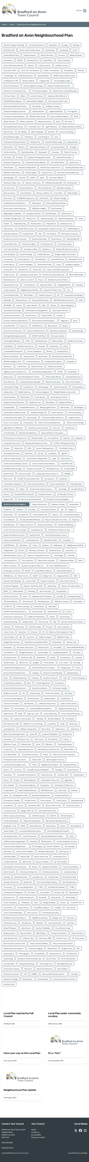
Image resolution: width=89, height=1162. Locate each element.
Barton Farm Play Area (13, 331)
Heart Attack (32, 305)
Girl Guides (36, 106)
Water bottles (9, 121)
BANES (34, 974)
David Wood (65, 657)
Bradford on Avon (11, 596)
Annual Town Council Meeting (64, 91)
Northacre (8, 366)
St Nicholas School (25, 76)
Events (69, 611)
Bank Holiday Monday (27, 790)
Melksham (58, 545)
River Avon (46, 729)
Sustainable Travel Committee (16, 867)
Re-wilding (22, 132)
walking (35, 673)
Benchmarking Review (41, 795)
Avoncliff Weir (9, 326)
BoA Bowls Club (69, 877)
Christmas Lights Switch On (53, 417)
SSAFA (32, 178)
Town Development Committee (30, 377)
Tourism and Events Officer (72, 622)
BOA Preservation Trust (50, 167)
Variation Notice (69, 765)
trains (35, 545)
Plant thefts (8, 147)
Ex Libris (19, 157)
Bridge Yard (47, 576)
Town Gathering (50, 714)
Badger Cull (57, 918)
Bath (80, 560)
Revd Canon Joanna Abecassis (16, 208)
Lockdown (52, 453)
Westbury (24, 545)
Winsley (81, 70)
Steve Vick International (13, 65)
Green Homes (77, 387)
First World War (10, 754)
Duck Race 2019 (10, 70)
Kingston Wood (65, 402)
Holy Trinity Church (67, 581)
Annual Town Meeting (12, 581)
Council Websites (73, 1153)
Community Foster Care (50, 780)
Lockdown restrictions (29, 275)
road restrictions (55, 923)
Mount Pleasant (10, 928)
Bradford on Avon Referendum (30, 499)
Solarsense (73, 162)
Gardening (63, 50)
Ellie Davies (65, 407)
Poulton (60, 315)
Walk (20, 714)
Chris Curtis (39, 739)
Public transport (45, 637)
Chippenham (9, 550)
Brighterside (67, 948)
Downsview (74, 504)
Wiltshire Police (63, 637)
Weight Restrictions (12, 642)
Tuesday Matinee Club (74, 167)
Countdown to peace (29, 754)
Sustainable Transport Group (50, 229)
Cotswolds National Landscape (31, 831)
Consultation (61, 591)
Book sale (28, 882)
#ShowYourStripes (53, 382)
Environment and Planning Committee (45, 321)
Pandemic (63, 479)
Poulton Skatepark (11, 821)
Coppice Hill (44, 81)
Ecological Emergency (53, 361)
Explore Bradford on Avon (14, 535)
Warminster (27, 979)
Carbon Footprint (60, 387)
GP (58, 295)
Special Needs (43, 76)
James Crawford (27, 280)
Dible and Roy (57, 341)
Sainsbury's (46, 249)
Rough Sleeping (49, 902)
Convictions (8, 259)
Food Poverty (30, 315)
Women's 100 (26, 657)
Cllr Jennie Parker (58, 162)
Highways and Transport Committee (16, 372)
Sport (6, 678)
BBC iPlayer (41, 933)
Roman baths (36, 224)
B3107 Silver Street (26, 229)
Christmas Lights (29, 244)
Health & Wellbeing (65, 525)
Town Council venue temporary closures (45, 463)
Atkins (23, 96)
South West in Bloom (43, 571)
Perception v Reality (12, 800)
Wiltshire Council (61, 601)
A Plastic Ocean (61, 65)
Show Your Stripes (72, 382)
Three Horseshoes (52, 693)
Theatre (55, 514)
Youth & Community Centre (38, 555)
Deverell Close (77, 933)
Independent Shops (27, 964)
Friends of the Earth (59, 933)
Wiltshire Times (10, 744)
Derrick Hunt (51, 959)
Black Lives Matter (11, 356)
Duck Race (8, 775)
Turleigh (72, 147)
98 (43, 632)
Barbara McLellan (39, 239)
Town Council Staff (57, 484)
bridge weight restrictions (65, 254)
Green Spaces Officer (59, 397)
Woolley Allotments (46, 851)
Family (52, 657)
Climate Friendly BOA (27, 167)
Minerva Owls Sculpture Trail (60, 632)
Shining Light (9, 178)
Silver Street (23, 576)
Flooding (58, 770)
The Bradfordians (64, 744)
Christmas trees (10, 923)
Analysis (74, 790)
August (71, 509)
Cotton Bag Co (44, 137)
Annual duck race (54, 611)
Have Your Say (45, 591)
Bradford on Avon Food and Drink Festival (16, 239)
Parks (78, 668)
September (52, 586)
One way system (57, 336)
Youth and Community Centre (15, 463)
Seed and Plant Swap (40, 300)
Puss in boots (46, 800)
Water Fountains (26, 121)
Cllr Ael (40, 453)
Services (61, 55)
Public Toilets (9, 489)
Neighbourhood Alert (49, 765)
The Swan (7, 157)
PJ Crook (31, 892)
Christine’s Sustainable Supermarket (70, 172)
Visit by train (71, 642)
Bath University (47, 55)
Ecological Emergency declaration (16, 336)
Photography (24, 953)
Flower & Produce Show (71, 586)
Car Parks (18, 770)
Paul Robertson (41, 341)
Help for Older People (12, 458)
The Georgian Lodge (62, 81)
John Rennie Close (11, 938)
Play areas (8, 198)
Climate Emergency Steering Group (16, 111)
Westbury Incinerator (58, 331)
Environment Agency (27, 785)
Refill (76, 116)
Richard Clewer (76, 55)
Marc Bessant (9, 382)
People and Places (62, 795)
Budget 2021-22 (27, 811)
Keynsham (8, 647)
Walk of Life (8, 714)
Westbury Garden (64, 188)
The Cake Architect (11, 249)
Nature (65, 326)
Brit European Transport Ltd (15, 438)
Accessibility (36, 1135)
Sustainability (9, 407)
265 (20, 637)
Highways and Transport (42, 596)
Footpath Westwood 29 (24, 494)
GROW (53, 816)
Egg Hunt (68, 780)
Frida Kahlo (56, 642)
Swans (63, 826)
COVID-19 (8, 606)
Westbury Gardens (36, 550)
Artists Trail (59, 892)
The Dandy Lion (46, 244)
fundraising (8, 959)
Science (31, 65)
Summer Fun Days (48, 581)
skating (7, 877)
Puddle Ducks (28, 234)
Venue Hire (18, 448)
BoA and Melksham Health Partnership (60, 831)
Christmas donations (50, 872)
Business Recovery (11, 285)
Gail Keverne (66, 213)
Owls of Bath (9, 637)
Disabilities (68, 70)
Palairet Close (28, 938)
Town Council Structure (70, 714)
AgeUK (64, 453)
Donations (8, 739)
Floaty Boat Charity (12, 969)
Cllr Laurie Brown (45, 188)
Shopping (70, 361)
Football (35, 678)
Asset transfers (63, 627)
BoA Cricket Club (41, 856)
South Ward (48, 60)
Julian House (60, 729)
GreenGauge (43, 387)
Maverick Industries (45, 969)
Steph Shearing (20, 224)
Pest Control (32, 913)
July (61, 509)
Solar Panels (8, 167)
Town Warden (9, 520)
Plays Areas (71, 907)
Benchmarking (77, 800)
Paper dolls (36, 760)
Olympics (55, 152)
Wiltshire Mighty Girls (12, 361)
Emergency (44, 785)
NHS (29, 448)
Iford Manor (52, 234)
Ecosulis (41, 346)
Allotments (36, 203)
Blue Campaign (37, 132)
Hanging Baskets (64, 285)
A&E (43, 305)
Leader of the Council (22, 719)
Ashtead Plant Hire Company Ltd (45, 668)
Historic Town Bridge (75, 423)
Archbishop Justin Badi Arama (16, 203)
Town (6, 795)
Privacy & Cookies (38, 1137)
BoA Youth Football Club (62, 356)
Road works (56, 897)
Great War (58, 193)
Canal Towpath (10, 290)
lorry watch (63, 662)
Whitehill (7, 300)
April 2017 (53, 606)
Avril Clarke (8, 907)
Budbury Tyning (58, 504)
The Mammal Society (50, 913)
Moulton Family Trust (12, 183)
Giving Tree (67, 734)
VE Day (53, 305)
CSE (25, 974)
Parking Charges (74, 596)
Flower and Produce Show (29, 50)
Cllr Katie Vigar (10, 856)
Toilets (22, 489)
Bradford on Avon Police (58, 280)
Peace (40, 280)
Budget (36, 662)
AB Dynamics (46, 841)
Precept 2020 (69, 469)
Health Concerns (45, 295)
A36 (54, 622)
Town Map (62, 489)
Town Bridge (43, 652)
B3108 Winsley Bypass (13, 101)
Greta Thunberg (10, 902)
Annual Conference (11, 882)
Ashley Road (9, 392)
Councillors (66, 540)
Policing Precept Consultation (16, 760)
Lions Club (62, 790)
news (25, 596)
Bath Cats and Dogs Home (14, 734)
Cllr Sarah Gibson (26, 188)
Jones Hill (33, 734)
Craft (75, 50)
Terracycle (8, 887)
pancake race (38, 877)
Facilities (57, 907)
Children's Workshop (36, 617)
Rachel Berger (77, 331)
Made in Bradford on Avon (66, 249)
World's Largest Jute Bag (14, 45)
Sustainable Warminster (13, 127)
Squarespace (9, 953)
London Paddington (50, 734)
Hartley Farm (9, 984)
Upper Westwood (39, 504)
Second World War (11, 295)
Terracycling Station (25, 887)
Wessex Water (28, 81)
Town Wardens (76, 484)
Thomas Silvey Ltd (73, 377)
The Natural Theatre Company (60, 530)
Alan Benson (74, 892)
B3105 (19, 60)
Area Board (8, 805)
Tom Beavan (26, 923)
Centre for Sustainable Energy (50, 423)
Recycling (7, 851)
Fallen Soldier (72, 193)
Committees (66, 698)
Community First (59, 856)
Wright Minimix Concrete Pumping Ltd (67, 392)
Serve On (24, 326)
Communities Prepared (13, 351)
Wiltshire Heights (39, 208)
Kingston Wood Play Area (14, 402)
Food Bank (70, 719)
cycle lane (70, 923)
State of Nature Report (59, 116)
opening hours (9, 729)
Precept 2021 (9, 964)
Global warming (47, 218)
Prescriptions (53, 438)
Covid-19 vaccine (29, 836)
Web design (70, 897)
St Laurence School (36, 45)
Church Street (23, 907)
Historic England (42, 392)
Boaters (66, 438)
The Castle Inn (27, 560)
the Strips (69, 693)
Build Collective (24, 392)
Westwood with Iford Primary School (16, 106)
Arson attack (29, 356)
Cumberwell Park (10, 862)
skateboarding (70, 872)
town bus (30, 637)
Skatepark (42, 152)
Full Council (19, 627)
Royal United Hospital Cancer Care (16, 673)
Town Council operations (63, 943)
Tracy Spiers (45, 892)
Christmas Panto (73, 805)
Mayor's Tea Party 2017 (33, 586)
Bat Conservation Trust (58, 101)
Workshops (51, 826)
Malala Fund (26, 744)
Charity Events (33, 698)
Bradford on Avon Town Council (34, 566)
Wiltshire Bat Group (37, 116)
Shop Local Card (26, 525)
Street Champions (34, 351)
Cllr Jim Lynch (9, 188)
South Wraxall (66, 463)
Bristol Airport (24, 259)
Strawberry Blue (30, 249)
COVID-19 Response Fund (64, 443)
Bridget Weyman (26, 652)
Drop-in (34, 632)
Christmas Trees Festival (38, 428)
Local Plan (52, 724)
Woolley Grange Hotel (13, 218)
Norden (51, 132)
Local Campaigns (26, 264)
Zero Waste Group (62, 928)
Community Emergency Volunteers (16, 765)
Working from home (12, 453)
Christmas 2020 (45, 938)
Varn (56, 137)
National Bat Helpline (35, 101)
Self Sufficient (66, 816)
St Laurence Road (58, 147)
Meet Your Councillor (46, 560)
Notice (6, 770)
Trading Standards (60, 652)
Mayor (6, 719)
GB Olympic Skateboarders (57, 821)
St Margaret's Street (12, 571)
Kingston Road (63, 576)
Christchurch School (38, 147)
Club (65, 678)
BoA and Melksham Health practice (54, 836)
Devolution (8, 60)
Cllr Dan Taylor (10, 96)
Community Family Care (63, 785)
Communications (33, 361)
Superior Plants (46, 285)
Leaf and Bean (9, 254)
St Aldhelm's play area (25, 198)
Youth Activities (10, 152)
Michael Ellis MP (73, 239)
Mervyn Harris (9, 193)
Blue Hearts (52, 326)
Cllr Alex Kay (29, 703)
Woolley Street (53, 469)
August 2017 (9, 499)
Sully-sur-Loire (33, 714)
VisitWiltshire (9, 545)
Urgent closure (75, 417)
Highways (65, 321)
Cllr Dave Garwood (11, 703)
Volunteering (35, 693)
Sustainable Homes (27, 407)
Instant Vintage (26, 254)
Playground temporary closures (38, 443)
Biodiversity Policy (75, 341)
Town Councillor (63, 60)
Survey (20, 805)
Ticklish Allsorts (73, 229)
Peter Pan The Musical (30, 70)
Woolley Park (32, 60)
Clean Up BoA (42, 979)
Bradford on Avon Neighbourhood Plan (16, 504)
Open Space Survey (60, 310)
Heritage (76, 662)
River (75, 321)
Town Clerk (37, 269)
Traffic (60, 372)
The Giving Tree (46, 964)
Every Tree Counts (11, 423)
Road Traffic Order (53, 805)
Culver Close (9, 632)
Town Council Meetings (13, 913)
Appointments (73, 673)
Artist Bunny (20, 708)
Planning (31, 591)
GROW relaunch (38, 816)
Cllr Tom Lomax (78, 938)
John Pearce (26, 928)
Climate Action (38, 111)
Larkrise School (36, 96)
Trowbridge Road (43, 683)
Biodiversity (35, 142)
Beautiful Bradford (64, 571)
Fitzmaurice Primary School (15, 142)
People (16, 780)
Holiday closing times (28, 729)
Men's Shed (25, 397)
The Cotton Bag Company (46, 882)
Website (39, 923)
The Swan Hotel (10, 657)
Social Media (39, 953)
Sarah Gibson (9, 264)
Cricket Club (53, 877)
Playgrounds (66, 668)
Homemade (50, 50)
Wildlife (68, 474)
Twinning (39, 719)
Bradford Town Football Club (29, 959)
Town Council (27, 601)
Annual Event (37, 611)
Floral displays (29, 285)
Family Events (30, 800)
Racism (49, 351)
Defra (65, 346)
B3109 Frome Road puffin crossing (16, 611)
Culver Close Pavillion (24, 851)
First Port (70, 918)
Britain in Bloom (54, 719)
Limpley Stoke (28, 622)
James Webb (9, 831)
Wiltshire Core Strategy (33, 724)
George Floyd (62, 351)
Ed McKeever (37, 326)
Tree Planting (9, 433)
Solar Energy (32, 417)
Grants (63, 902)
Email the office (7, 1148)
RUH (29, 683)
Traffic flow (21, 366)
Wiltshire (49, 744)
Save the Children (56, 178)
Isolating (79, 285)
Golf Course (64, 851)
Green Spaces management (37, 310)
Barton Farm (9, 474)
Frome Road (39, 606)
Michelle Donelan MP (53, 183)
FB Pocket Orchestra (69, 234)
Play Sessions (56, 208)
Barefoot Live (9, 897)
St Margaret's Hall (20, 795)
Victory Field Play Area (36, 331)
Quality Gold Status (50, 867)
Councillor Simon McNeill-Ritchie (39, 770)
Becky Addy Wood (53, 377)
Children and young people (14, 841)
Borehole (43, 897)
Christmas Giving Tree (28, 872)
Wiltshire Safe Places (12, 172)
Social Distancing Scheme (42, 372)
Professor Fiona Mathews (14, 116)
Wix (78, 948)
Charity (66, 739)
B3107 (35, 576)
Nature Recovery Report (13, 948)
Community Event (40, 514)
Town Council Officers (36, 484)
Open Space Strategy (12, 310)
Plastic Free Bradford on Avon (60, 86)
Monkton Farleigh (11, 979)
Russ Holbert (63, 969)
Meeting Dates (44, 601)
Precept (49, 627)
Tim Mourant (71, 953)
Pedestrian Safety (55, 366)
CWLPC (7, 708)
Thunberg (25, 902)
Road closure (56, 239)
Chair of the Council (68, 703)
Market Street (37, 366)
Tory (69, 290)
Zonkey (84, 1153)
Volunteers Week (67, 560)
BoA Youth (43, 356)
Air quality (58, 647)
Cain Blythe (8, 346)
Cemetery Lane (10, 811)
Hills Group (26, 862)
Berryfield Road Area (58, 566)
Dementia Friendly (63, 157)
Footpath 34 (23, 514)
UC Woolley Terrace (65, 494)
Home (33, 1129)
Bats (58, 121)
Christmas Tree (23, 739)
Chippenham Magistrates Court (16, 668)
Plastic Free (31, 218)
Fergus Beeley (72, 142)
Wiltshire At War (50, 540)
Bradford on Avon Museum (53, 275)
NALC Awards (9, 872)
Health (6, 224)
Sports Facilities (42, 862)
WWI (6, 591)
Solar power (8, 229)
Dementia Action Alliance (36, 162)
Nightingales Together (12, 213)
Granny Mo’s (9, 269)
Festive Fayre (61, 938)
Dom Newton (9, 652)
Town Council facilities (39, 943)
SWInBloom (8, 576)
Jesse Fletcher (26, 193)
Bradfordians (9, 662)
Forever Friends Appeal (13, 698)
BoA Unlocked (35, 826)
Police (45, 754)
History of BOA (42, 193)
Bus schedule (9, 785)
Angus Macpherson (25, 749)
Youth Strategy (35, 627)
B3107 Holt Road (39, 336)
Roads (34, 867)
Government (65, 617)
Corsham (74, 974)
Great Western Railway (13, 683)
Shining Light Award (48, 407)
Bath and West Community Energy (54, 433)
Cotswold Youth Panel (47, 811)
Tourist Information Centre (56, 535)
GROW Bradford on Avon (63, 300)
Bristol (21, 550)
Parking (60, 596)
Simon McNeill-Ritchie (75, 647)
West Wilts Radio (76, 275)
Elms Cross (8, 479)
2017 (75, 576)
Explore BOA (35, 535)
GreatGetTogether (11, 586)
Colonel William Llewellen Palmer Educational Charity (42, 708)
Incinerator (54, 346)
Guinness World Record (57, 96)
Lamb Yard (74, 729)
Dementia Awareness (12, 162)
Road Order (8, 514)
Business (76, 520)
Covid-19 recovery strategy (15, 530)
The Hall (22, 178)
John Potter (44, 198)
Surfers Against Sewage (33, 86)
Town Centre (61, 800)
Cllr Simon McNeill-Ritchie (30, 520)
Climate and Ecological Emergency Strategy (16, 846)
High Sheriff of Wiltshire (13, 428)
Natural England (67, 305)
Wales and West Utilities (72, 127)
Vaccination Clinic (11, 836)
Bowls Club (25, 856)
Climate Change (60, 198)
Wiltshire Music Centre (13, 555)
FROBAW (7, 305)
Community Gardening (73, 295)
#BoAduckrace (47, 790)
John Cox (56, 428)
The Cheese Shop (65, 244)
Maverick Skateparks (32, 821)
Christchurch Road (48, 509)
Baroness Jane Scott (25, 647)
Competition (9, 790)
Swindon (45, 545)
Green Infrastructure (12, 315)
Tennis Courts (9, 275)
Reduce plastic (9, 933)
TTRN (71, 887)
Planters (21, 147)
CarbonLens (28, 423)
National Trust (66, 224)
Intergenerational (33, 213)
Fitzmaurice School (11, 974)
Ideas (72, 836)
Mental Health (37, 438)
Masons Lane (43, 647)
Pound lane (59, 683)
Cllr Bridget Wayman (12, 341)
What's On (23, 662)
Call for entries (45, 65)
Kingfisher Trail (10, 826)
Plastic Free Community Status (16, 91)
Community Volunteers (13, 484)
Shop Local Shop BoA (12, 540)
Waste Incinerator (27, 897)
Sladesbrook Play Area (67, 708)
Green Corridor (25, 474)
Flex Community (74, 412)
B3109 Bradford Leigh (12, 469)
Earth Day (29, 453)
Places (6, 780)
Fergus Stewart (30, 55)
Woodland (50, 402)
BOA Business (9, 525)
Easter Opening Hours (45, 448)
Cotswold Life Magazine (13, 892)
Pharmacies (65, 458)
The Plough (58, 555)
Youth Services (47, 775)
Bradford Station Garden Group (16, 688)
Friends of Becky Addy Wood (15, 321)
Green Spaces (39, 397)
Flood (38, 744)
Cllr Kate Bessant (69, 882)
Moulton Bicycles (20, 678)
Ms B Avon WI (9, 50)
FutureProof (28, 387)
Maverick (28, 969)
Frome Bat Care (34, 127)
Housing (33, 841)
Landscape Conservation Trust (48, 474)
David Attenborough (53, 142)
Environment (72, 183)
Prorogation (72, 111)
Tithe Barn (28, 137)
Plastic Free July (70, 152)
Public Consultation (51, 70)
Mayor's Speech (10, 566)
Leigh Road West (56, 111)
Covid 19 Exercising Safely (36, 458)
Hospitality (72, 372)
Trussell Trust (76, 902)
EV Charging (37, 846)
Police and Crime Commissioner (65, 754)
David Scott (69, 428)
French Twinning (78, 678)
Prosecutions (49, 662)
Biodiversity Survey (26, 346)
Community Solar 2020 (13, 417)
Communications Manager (30, 382)
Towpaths (79, 438)
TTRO (40, 887)
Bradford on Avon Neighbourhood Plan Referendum (60, 499)
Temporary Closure (34, 469)
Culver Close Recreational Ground (59, 269)
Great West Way (10, 244)
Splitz (42, 178)
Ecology (65, 45)
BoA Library (53, 739)
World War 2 (29, 295)
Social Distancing (10, 622)
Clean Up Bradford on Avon (64, 979)
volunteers (70, 550)
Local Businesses (32, 540)
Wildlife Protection (40, 918)
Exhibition (8, 509)
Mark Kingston (30, 780)
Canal (58, 264)
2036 (62, 724)
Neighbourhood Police (30, 290)
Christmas (73, 724)
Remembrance (9, 280)
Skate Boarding (27, 152)
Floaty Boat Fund (44, 264)
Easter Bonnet (73, 770)
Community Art (37, 530)
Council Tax (8, 749)
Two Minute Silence (41, 907)
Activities (32, 509)
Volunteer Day (55, 550)
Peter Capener (57, 412)
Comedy (78, 657)
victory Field (31, 581)
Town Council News (70, 867)
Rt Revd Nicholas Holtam (56, 203)
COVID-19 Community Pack (28, 479)
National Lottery (21, 877)
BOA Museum (50, 213)
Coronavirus (49, 479)
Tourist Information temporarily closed (42, 489)
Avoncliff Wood (57, 259)
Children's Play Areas (47, 703)
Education (53, 45)
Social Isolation (10, 397)
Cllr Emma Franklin (59, 688)
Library (7, 494)
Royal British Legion (12, 137)
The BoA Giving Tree (38, 412)
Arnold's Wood (77, 489)
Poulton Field (46, 315)
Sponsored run (55, 953)
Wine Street (8, 132)
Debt (36, 902)
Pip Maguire (79, 407)
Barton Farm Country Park (14, 943)
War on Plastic (26, 933)
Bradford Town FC (50, 678)
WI (24, 693)
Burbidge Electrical (64, 964)
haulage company (73, 264)
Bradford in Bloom (39, 688)
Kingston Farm (35, 402)
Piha (40, 234)
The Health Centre (66, 448)
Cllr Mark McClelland (56, 887)
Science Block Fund (11, 55)
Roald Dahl (41, 657)
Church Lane (43, 622)
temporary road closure (13, 617)
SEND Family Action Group (64, 76)
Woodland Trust (75, 259)
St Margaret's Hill (11, 81)
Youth (80, 218)
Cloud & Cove (46, 172)
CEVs (34, 765)
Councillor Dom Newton (26, 775)
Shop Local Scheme (45, 525)
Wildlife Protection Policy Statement (16, 918)
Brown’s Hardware (11, 86)
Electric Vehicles (53, 846)
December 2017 (34, 805)
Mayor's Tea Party (33, 183)
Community (77, 601)
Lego (54, 458)
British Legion (31, 172)
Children (19, 509)
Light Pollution (51, 127)
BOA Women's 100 (11, 724)
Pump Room (51, 224)
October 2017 (63, 775)
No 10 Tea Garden (68, 959)
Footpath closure (45, 494)
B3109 (27, 571)
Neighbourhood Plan (75, 545)
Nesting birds (75, 826)
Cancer (19, 305)
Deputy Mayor (50, 698)
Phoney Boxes (21, 300)
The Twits (77, 652)
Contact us (35, 1132)
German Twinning (66, 132)
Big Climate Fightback (28, 433)
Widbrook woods (11, 693)
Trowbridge (8, 76)
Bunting (76, 45)
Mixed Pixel (52, 948)
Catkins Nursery (43, 254)
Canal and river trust (12, 443)
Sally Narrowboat (11, 234)
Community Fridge (11, 387)
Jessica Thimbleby (43, 928)
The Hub (71, 555)
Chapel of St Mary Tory (52, 290)
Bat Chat (68, 121)
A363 (81, 300)
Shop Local (8, 377)
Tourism (7, 627)
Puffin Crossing (23, 606)
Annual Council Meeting (52, 673)
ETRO (27, 341)
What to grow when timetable (16, 816)
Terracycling (70, 846)
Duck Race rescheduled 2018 (36, 642)
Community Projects (71, 514)
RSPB (23, 826)
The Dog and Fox (10, 560)
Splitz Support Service (55, 760)
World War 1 (69, 749)
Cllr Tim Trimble (60, 862)
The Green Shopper (40, 91)
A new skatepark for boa (67, 841)
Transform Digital (35, 948)
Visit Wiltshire (40, 259)
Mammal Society (45, 121)
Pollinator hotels (52, 106)
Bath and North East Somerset (54, 974)
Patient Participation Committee (41, 157)
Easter (52, 617)
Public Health (17, 591)
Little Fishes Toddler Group (15, 412)
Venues (6, 448)
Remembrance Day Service (48, 749)
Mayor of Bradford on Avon (56, 520)
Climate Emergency (66, 218)
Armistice (22, 632)
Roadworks (23, 269)
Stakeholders (79, 775)
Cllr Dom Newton (10, 601)
